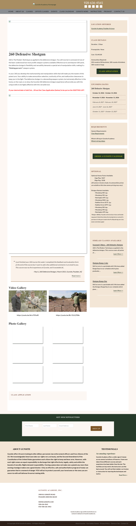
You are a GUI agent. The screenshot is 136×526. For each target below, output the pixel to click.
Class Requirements (97, 133)
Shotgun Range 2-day (100, 263)
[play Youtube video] (28, 301)
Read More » (123, 475)
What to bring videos (98, 141)
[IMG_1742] (28, 343)
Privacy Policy (105, 523)
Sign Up (96, 428)
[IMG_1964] (28, 382)
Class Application (108, 71)
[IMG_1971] (68, 382)
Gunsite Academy (25, 523)
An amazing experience (105, 453)
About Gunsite (80, 523)
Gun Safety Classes (92, 523)
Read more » (76, 276)
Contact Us (124, 523)
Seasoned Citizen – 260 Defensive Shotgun (108, 244)
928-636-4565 (93, 3)
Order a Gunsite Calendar (109, 156)
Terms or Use (115, 523)
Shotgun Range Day (100, 281)
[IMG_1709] (68, 343)
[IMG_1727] (28, 362)
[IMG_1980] (68, 362)
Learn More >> (118, 254)
